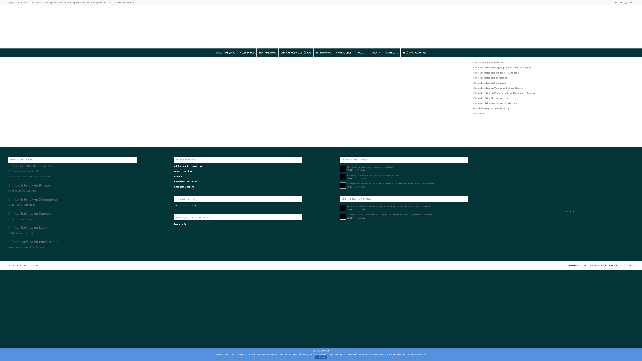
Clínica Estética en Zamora (30, 213)
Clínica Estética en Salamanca (489, 82)
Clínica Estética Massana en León (491, 98)
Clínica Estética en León (27, 227)
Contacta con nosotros (185, 205)
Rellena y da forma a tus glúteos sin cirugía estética (373, 175)
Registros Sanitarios (185, 181)
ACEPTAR (321, 357)
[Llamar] (16, 345)
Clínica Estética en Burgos (29, 185)
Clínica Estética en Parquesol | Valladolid (496, 72)
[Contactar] (26, 345)
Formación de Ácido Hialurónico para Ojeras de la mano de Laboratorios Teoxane (388, 206)
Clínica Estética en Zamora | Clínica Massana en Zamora (504, 93)
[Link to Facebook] (616, 2)
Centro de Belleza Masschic (488, 62)
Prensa (178, 176)
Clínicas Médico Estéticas (188, 166)
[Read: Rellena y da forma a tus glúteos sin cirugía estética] (343, 177)
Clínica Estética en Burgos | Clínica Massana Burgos (502, 67)
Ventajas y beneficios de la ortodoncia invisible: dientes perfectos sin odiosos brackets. (391, 183)
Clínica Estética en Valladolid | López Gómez (498, 87)
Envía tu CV (180, 223)
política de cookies (417, 354)
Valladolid (479, 113)
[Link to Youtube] (631, 2)
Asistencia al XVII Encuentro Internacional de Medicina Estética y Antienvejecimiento (389, 214)
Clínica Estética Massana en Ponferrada (495, 103)
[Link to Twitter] (621, 2)
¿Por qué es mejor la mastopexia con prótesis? (370, 167)
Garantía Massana (184, 186)
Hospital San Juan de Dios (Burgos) (492, 108)
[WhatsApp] (6, 345)
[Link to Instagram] (626, 2)
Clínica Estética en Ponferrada (490, 77)
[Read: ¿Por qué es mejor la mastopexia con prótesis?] (343, 169)
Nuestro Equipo (183, 171)
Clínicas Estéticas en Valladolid (33, 165)
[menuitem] (226, 52)
